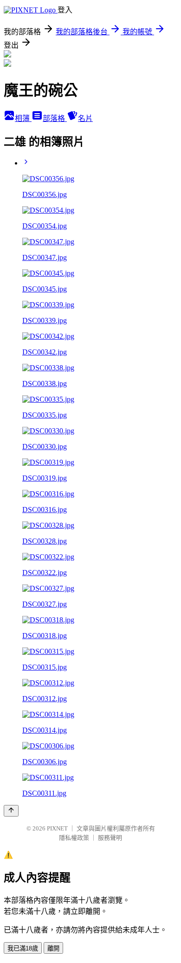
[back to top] (11, 811)
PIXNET (57, 828)
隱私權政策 (74, 837)
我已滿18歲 (22, 948)
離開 (53, 948)
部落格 (55, 118)
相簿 (23, 118)
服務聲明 (110, 837)
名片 (85, 118)
